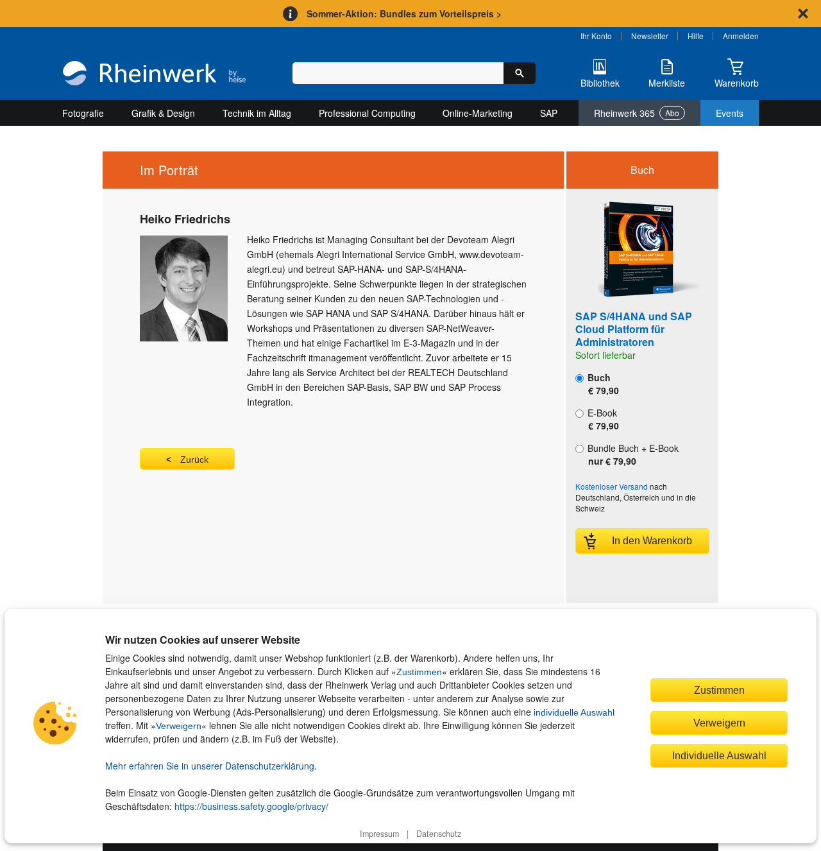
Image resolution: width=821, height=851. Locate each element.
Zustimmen (419, 672)
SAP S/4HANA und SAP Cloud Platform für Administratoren (633, 329)
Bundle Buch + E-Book (632, 454)
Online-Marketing (477, 113)
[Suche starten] (520, 73)
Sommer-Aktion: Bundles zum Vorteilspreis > (404, 13)
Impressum (379, 833)
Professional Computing (367, 113)
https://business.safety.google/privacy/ (251, 806)
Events (729, 113)
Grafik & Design (163, 113)
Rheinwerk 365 (636, 113)
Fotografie (83, 113)
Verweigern (178, 726)
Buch (602, 384)
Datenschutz (438, 833)
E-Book (602, 419)
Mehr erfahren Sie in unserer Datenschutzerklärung (209, 765)
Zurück (194, 459)
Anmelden (741, 35)
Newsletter (649, 35)
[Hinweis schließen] (803, 13)
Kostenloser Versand (611, 486)
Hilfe (696, 35)
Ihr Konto (596, 35)
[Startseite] (154, 74)
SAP (548, 113)
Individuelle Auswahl (719, 755)
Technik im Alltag (257, 113)
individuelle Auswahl (574, 712)
